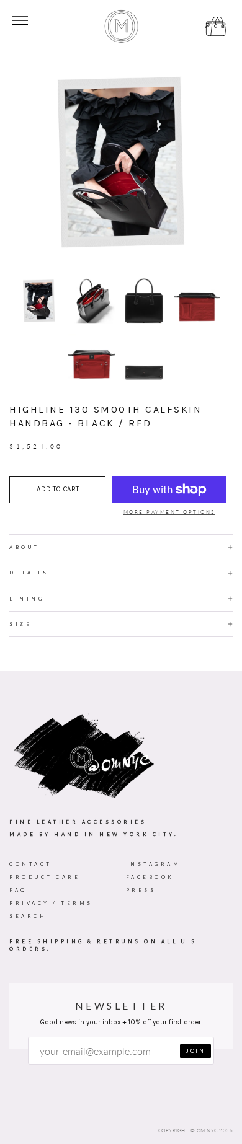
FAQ (18, 890)
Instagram (153, 864)
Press (141, 890)
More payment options (169, 512)
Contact (30, 864)
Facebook (150, 877)
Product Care (44, 877)
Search (28, 916)
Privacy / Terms (51, 903)
